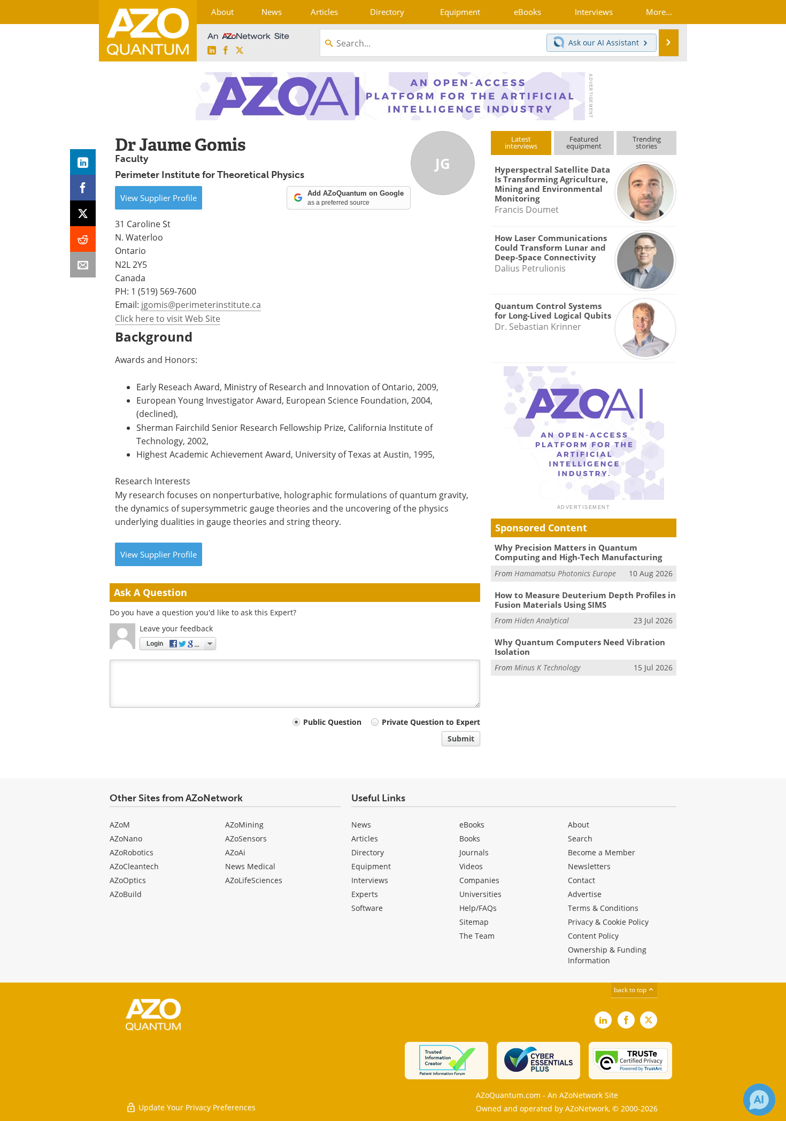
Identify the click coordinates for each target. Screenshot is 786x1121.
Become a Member (601, 852)
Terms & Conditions (603, 908)
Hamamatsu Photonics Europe (565, 573)
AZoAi (235, 852)
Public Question (332, 722)
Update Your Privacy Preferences (196, 1107)
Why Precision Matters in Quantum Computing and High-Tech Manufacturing (578, 552)
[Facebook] (83, 187)
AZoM (120, 825)
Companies (479, 880)
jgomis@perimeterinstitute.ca (201, 305)
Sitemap (474, 922)
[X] (83, 213)
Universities (480, 894)
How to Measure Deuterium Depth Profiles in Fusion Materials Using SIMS (585, 600)
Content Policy (593, 936)
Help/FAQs (478, 908)
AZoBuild (126, 894)
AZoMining (244, 825)
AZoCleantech (134, 866)
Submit (461, 738)
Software (367, 908)
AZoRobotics (131, 852)
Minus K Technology (547, 667)
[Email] (83, 264)
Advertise (585, 894)
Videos (471, 866)
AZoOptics (128, 880)
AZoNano (126, 838)
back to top (631, 989)
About (578, 825)
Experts (364, 894)
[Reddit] (83, 239)
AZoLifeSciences (253, 880)
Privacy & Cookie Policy (608, 922)
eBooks (471, 825)
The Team (477, 936)
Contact (581, 880)
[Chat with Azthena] (759, 1100)
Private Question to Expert (431, 722)
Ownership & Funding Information (607, 955)
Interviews (369, 880)
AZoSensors (246, 838)
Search (580, 838)
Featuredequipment (584, 142)
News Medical (250, 866)
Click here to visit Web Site (167, 318)
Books (469, 838)
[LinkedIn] (83, 162)
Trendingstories (647, 142)
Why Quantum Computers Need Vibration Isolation (580, 647)
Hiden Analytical (541, 620)
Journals (474, 852)
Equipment (371, 866)
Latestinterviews (521, 142)
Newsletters (589, 866)
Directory (367, 852)
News (361, 825)
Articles (364, 838)
